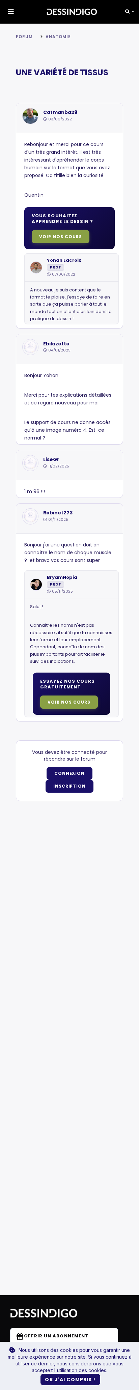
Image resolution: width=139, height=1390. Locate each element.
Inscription (69, 786)
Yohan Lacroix (64, 260)
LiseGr (51, 459)
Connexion (69, 773)
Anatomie (58, 36)
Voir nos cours (60, 236)
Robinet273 (58, 513)
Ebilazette (56, 344)
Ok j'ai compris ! (70, 1379)
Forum (24, 36)
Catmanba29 (60, 112)
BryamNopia (62, 577)
